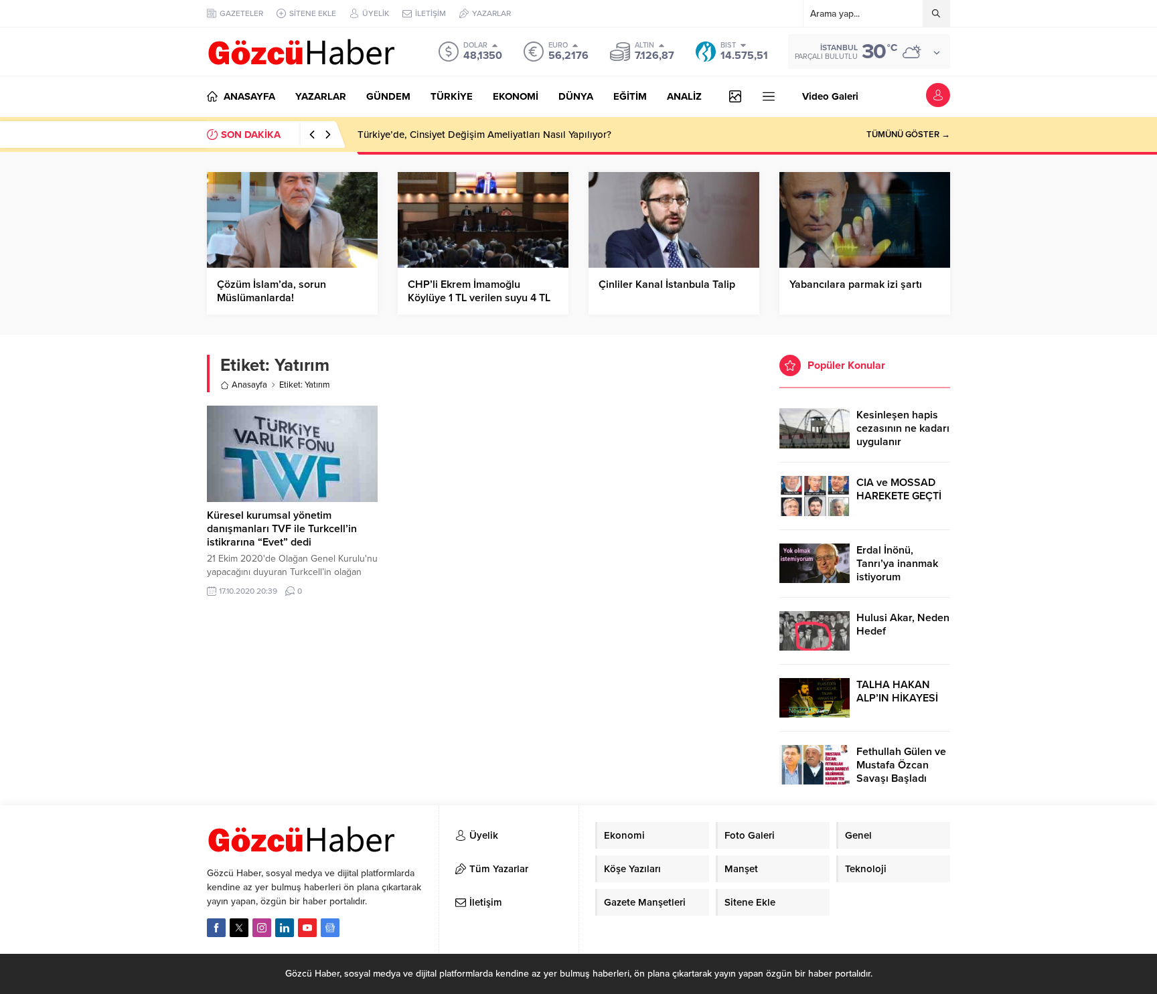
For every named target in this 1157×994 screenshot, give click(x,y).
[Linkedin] (284, 927)
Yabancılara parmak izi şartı (855, 284)
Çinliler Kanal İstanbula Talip (667, 284)
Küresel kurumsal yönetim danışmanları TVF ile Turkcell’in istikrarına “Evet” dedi (282, 529)
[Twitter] (239, 927)
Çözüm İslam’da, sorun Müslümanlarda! (271, 291)
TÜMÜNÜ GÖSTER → (908, 134)
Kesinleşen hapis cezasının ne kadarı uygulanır (902, 428)
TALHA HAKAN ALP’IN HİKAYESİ (897, 691)
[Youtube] (307, 927)
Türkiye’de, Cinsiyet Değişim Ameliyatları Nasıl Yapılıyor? (484, 135)
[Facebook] (216, 927)
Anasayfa (249, 385)
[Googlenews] (330, 927)
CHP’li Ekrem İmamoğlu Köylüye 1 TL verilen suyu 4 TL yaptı (479, 298)
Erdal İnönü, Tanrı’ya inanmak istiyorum (897, 564)
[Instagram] (261, 927)
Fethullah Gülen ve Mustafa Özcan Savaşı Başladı (901, 765)
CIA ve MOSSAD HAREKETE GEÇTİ (898, 489)
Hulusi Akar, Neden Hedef (902, 624)
